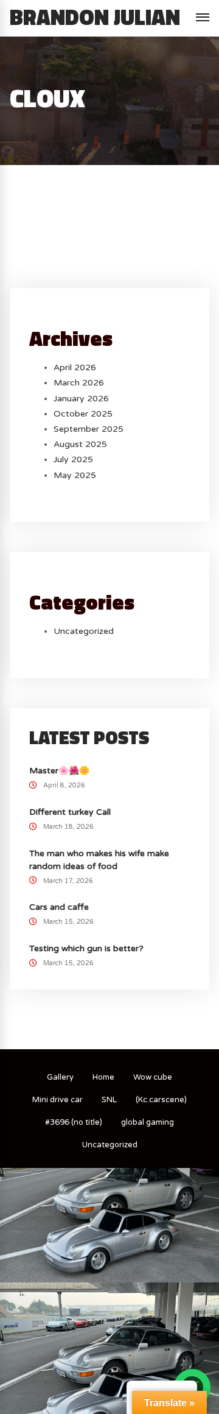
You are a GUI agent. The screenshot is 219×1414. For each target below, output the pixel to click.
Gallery (60, 1077)
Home (103, 1077)
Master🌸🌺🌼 (59, 770)
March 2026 (79, 383)
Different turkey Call (70, 812)
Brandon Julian (95, 17)
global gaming (147, 1122)
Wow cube (152, 1077)
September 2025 (88, 429)
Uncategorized (84, 631)
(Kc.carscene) (161, 1100)
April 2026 (75, 367)
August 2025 (80, 444)
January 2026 (81, 398)
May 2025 (75, 475)
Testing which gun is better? (86, 948)
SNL (109, 1100)
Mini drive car (57, 1100)
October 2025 (83, 414)
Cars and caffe (59, 907)
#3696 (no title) (73, 1122)
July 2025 (73, 459)
